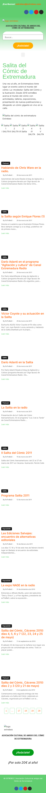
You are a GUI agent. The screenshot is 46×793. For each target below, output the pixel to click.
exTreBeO (8, 175)
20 (39, 711)
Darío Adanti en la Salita (17, 362)
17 (19, 711)
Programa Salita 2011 (15, 495)
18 (26, 711)
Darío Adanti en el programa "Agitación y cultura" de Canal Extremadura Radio (21, 265)
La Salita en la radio (14, 407)
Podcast (6, 163)
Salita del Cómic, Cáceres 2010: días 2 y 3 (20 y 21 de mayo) (22, 684)
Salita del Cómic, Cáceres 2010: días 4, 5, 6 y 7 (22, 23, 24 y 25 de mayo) (22, 634)
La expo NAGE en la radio (18, 585)
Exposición (7, 529)
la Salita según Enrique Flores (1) (23, 216)
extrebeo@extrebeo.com (28, 4)
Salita (5, 212)
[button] (23, 55)
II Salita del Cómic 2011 (16, 452)
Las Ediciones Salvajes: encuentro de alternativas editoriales (18, 537)
